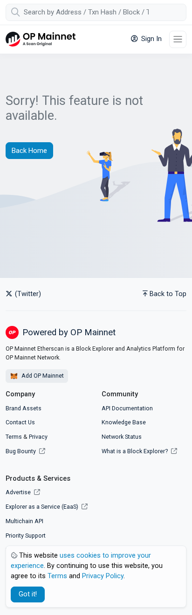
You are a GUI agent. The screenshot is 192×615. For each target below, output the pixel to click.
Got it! (28, 594)
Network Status (122, 436)
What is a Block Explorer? (135, 451)
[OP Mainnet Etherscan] (40, 39)
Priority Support (26, 535)
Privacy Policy (102, 576)
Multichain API (24, 521)
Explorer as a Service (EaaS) (43, 506)
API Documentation (127, 408)
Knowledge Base (124, 422)
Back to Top (168, 294)
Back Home (29, 150)
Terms (14, 436)
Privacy (38, 436)
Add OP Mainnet (42, 375)
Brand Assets (23, 408)
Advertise (19, 492)
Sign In (150, 39)
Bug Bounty (21, 451)
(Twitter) (27, 294)
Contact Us (20, 422)
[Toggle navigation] (177, 39)
